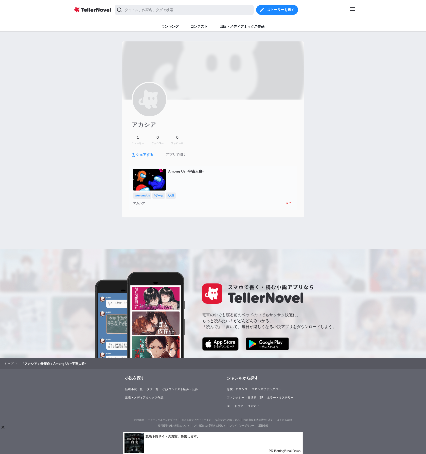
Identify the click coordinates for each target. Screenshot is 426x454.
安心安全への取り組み (227, 420)
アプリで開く (176, 155)
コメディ (253, 406)
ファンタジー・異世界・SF (245, 397)
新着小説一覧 (134, 389)
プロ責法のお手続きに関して (210, 425)
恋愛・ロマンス (237, 389)
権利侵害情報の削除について (174, 425)
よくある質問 (284, 420)
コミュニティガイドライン (196, 420)
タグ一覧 (153, 389)
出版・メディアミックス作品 (144, 397)
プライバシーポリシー (242, 425)
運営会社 (263, 425)
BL (229, 406)
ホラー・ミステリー (280, 397)
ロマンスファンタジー (266, 389)
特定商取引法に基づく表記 (258, 420)
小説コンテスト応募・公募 (180, 389)
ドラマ (238, 406)
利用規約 (139, 420)
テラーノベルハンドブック (163, 420)
